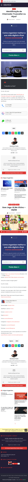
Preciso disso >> (14, 55)
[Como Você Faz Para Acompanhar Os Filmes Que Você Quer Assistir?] (21, 183)
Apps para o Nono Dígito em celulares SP (7, 189)
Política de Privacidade (7, 479)
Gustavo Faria (10, 19)
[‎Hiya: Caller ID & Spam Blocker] (3, 114)
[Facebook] (3, 133)
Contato (14, 479)
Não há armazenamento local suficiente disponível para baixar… (20, 196)
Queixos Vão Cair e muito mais (9, 1)
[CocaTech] (8, 5)
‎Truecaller (9, 104)
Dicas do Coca (14, 150)
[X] (6, 133)
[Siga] (26, 430)
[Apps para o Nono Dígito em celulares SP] (7, 183)
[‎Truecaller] (3, 106)
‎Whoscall (9, 120)
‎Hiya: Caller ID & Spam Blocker (14, 112)
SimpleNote (4, 194)
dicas (14, 9)
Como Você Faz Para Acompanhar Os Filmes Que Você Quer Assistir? (20, 189)
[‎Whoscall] (3, 122)
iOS (14, 128)
